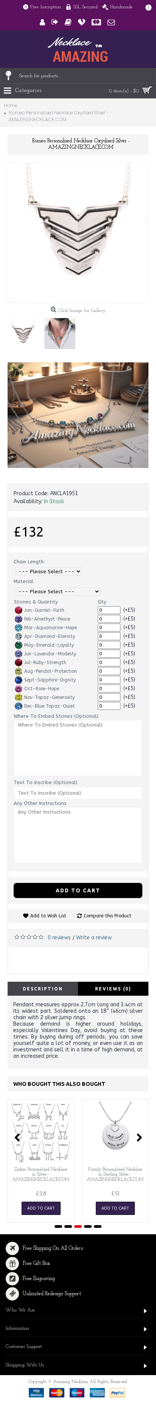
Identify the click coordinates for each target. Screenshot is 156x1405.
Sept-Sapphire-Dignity (50, 680)
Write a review (94, 937)
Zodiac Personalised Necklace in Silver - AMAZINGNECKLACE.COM (40, 1174)
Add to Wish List (48, 915)
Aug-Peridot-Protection (50, 671)
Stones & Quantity (36, 602)
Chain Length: (29, 561)
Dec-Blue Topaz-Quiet (49, 706)
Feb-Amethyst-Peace (47, 619)
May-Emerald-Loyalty (49, 645)
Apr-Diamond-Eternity (49, 636)
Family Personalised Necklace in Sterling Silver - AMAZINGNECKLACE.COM (115, 1174)
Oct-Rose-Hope (41, 688)
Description (43, 988)
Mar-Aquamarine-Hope (50, 627)
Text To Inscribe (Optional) (45, 782)
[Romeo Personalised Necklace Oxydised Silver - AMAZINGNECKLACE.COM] (78, 232)
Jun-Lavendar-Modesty (50, 653)
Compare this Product (107, 915)
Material (23, 581)
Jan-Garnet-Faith (44, 610)
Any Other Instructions (40, 803)
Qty (102, 602)
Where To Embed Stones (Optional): (56, 716)
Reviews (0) (113, 988)
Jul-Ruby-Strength (45, 662)
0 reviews (59, 937)
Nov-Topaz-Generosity (49, 697)
